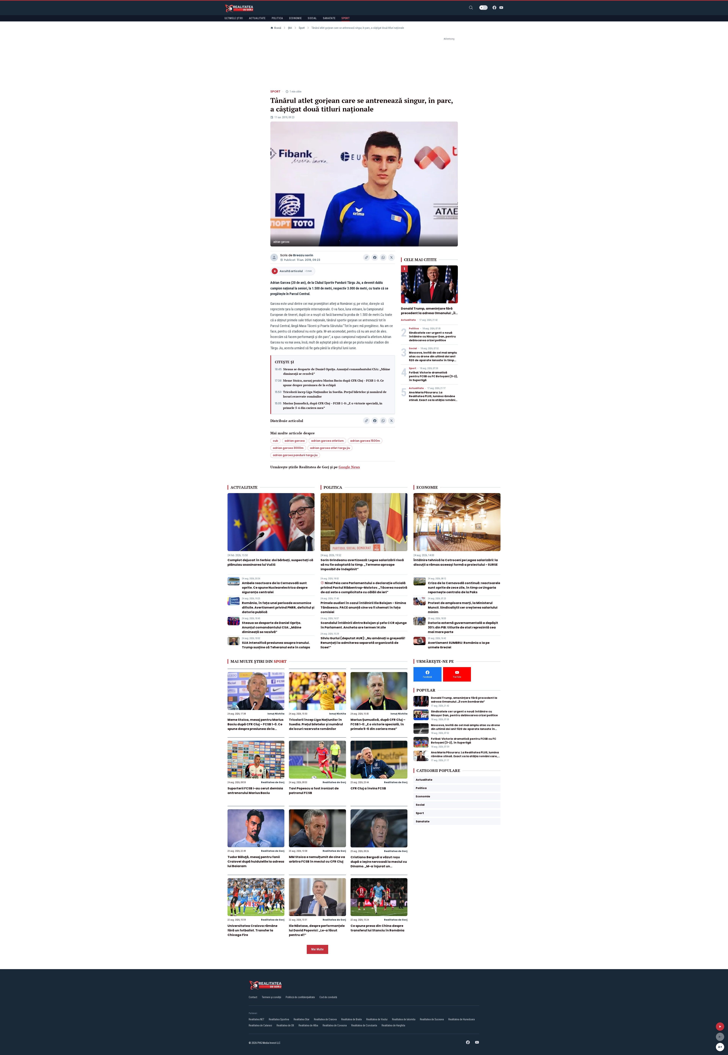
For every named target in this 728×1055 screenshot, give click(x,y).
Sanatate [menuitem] (329, 18)
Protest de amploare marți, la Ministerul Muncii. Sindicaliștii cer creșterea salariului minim (462, 607)
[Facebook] (494, 7)
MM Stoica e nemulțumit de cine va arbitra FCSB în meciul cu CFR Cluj (317, 859)
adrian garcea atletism (327, 441)
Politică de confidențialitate (300, 997)
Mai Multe (317, 949)
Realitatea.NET (256, 1019)
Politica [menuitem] (277, 18)
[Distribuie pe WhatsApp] (383, 257)
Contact (253, 997)
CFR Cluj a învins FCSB (368, 788)
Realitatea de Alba (308, 1025)
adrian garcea (295, 441)
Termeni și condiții (271, 997)
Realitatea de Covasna (335, 1025)
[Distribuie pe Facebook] (374, 257)
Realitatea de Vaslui (377, 1019)
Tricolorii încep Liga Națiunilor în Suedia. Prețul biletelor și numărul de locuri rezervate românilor (335, 394)
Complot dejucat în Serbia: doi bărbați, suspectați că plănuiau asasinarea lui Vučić (270, 562)
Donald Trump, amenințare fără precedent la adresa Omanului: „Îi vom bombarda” (428, 313)
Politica (414, 328)
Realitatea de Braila (351, 1019)
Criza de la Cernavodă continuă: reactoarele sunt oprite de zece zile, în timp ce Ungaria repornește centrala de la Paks (464, 587)
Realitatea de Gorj (272, 782)
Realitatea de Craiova (325, 1019)
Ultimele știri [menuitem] (233, 18)
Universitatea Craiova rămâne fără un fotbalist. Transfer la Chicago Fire (252, 930)
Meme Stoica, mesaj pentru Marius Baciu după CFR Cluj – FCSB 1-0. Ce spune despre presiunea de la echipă (333, 382)
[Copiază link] (366, 257)
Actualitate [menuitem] (257, 18)
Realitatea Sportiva (279, 1019)
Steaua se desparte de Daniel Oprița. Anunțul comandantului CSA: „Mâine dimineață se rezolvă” (336, 371)
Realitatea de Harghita (393, 1025)
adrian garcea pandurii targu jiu (295, 455)
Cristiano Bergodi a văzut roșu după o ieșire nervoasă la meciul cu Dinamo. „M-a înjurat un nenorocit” (379, 864)
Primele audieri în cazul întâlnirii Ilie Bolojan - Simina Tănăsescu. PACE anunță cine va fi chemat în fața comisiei (363, 607)
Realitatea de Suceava (432, 1019)
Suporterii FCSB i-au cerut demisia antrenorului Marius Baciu (255, 790)
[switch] (483, 7)
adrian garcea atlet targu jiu (330, 448)
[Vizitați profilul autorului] (274, 257)
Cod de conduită (328, 997)
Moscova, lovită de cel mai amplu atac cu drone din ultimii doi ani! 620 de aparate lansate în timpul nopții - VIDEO (433, 358)
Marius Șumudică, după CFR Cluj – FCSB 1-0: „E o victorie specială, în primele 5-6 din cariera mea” (332, 405)
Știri (290, 27)
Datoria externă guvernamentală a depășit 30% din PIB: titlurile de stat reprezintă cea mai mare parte (463, 627)
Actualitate (408, 320)
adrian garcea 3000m (288, 448)
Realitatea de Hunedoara (461, 1019)
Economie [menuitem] (295, 18)
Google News (349, 467)
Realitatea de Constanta (364, 1025)
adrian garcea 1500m (365, 441)
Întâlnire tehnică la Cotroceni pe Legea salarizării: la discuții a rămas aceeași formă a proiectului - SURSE (455, 562)
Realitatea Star (301, 1019)
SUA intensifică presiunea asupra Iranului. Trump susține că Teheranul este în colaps (276, 645)
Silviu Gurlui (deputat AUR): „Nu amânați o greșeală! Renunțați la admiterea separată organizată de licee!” (363, 642)
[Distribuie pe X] (391, 257)
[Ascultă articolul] (720, 1026)
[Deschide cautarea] (471, 7)
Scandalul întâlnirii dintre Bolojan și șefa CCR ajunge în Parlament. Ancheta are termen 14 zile (364, 625)
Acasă (277, 27)
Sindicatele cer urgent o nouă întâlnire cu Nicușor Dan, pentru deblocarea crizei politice (432, 336)
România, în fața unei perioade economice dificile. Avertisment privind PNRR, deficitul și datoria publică (278, 607)
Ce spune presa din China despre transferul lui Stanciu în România (377, 928)
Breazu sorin (303, 255)
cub (275, 441)
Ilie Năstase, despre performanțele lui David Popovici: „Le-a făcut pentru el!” (317, 930)
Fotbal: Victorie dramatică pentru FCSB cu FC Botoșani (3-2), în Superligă (433, 376)
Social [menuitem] (312, 18)
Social (413, 348)
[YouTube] (501, 7)
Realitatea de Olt (285, 1025)
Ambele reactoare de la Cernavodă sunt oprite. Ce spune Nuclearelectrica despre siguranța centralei (275, 587)
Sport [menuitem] (345, 18)
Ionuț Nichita (276, 713)
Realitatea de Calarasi (260, 1025)
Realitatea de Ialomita (403, 1019)
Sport (302, 27)
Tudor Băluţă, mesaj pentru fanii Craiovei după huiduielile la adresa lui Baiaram (256, 861)
